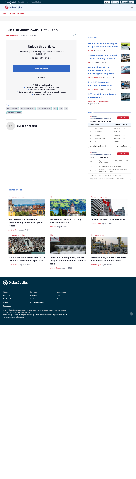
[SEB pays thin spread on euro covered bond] (125, 97)
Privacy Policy (29, 315)
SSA (4, 13)
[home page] (13, 7)
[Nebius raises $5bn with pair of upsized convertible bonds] (125, 46)
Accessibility (7, 315)
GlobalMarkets (36, 2)
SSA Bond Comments (16, 13)
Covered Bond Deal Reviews (98, 101)
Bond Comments (12, 108)
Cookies (21, 317)
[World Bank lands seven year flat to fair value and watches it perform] (26, 245)
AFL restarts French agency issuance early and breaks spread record (25, 222)
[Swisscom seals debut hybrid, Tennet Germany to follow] (125, 58)
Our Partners (35, 299)
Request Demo (127, 2)
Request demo (41, 69)
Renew (59, 299)
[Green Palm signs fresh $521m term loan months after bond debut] (109, 245)
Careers (6, 302)
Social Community (37, 302)
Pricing (115, 2)
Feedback (7, 306)
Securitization (23, 2)
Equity (90, 50)
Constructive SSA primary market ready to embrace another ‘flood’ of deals (68, 260)
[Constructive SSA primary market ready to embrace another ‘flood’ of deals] (68, 245)
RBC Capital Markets (44, 108)
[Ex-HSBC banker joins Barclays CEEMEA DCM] (125, 85)
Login (107, 2)
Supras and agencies (14, 113)
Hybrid (90, 62)
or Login (41, 77)
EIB (61, 108)
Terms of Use (18, 315)
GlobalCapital (10, 2)
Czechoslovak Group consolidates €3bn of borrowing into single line (101, 70)
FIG (51, 197)
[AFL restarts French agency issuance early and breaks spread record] (26, 207)
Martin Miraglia (96, 265)
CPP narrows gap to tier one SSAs (108, 219)
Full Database (123, 118)
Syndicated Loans (97, 235)
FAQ (58, 295)
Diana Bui (53, 227)
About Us (6, 295)
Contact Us (7, 299)
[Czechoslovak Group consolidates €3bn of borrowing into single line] (125, 70)
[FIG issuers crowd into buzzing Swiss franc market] (68, 207)
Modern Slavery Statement (45, 315)
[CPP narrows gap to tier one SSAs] (109, 207)
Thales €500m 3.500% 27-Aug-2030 (111, 179)
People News (93, 89)
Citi (66, 108)
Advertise (33, 295)
